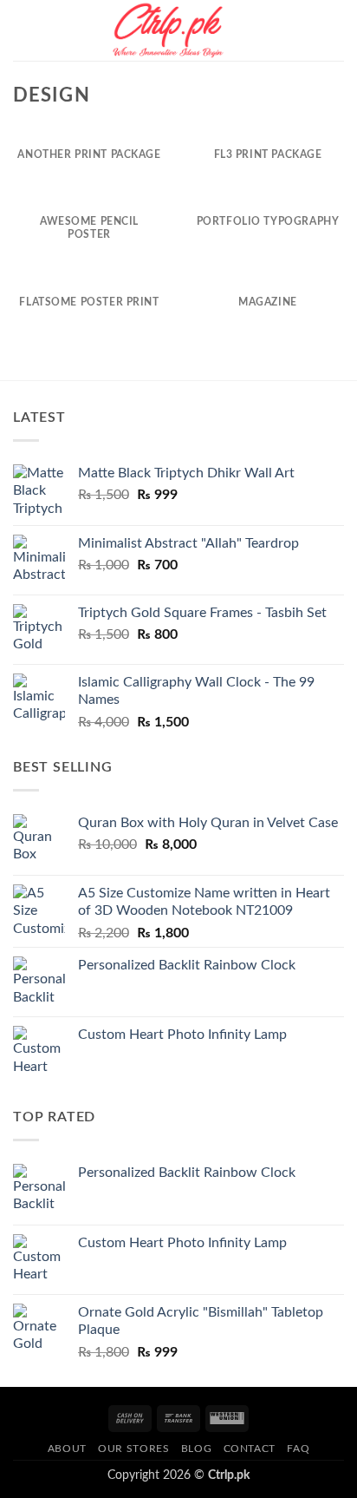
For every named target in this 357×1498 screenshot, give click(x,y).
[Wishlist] (276, 30)
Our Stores (133, 1448)
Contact (250, 1448)
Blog (196, 1448)
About (67, 1448)
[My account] (306, 30)
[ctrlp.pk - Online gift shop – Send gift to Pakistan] (168, 30)
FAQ (298, 1448)
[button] (23, 30)
